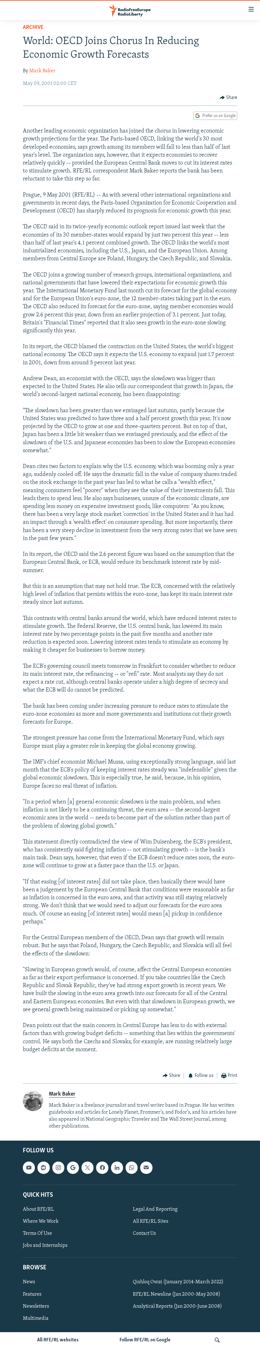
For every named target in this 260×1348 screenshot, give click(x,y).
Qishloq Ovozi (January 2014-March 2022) (178, 1282)
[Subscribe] (146, 1168)
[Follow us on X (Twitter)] (87, 1168)
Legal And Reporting (155, 1209)
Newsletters (36, 1306)
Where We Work (41, 1221)
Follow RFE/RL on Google (145, 1340)
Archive (33, 27)
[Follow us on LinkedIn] (117, 1168)
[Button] (228, 98)
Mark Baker (42, 71)
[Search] (217, 1340)
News (29, 1282)
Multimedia (36, 1318)
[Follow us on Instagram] (58, 1168)
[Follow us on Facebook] (102, 1168)
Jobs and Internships (45, 1245)
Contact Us (144, 1233)
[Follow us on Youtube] (29, 1168)
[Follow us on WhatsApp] (132, 1168)
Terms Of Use (37, 1233)
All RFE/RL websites (58, 1340)
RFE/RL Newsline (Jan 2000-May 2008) (176, 1294)
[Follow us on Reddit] (43, 1168)
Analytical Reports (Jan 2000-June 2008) (177, 1306)
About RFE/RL (38, 1209)
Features (32, 1294)
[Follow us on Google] (73, 1168)
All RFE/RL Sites (150, 1221)
